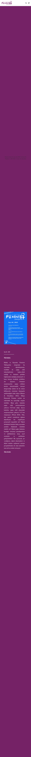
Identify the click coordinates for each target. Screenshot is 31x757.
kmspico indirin (15, 160)
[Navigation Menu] (29, 3)
